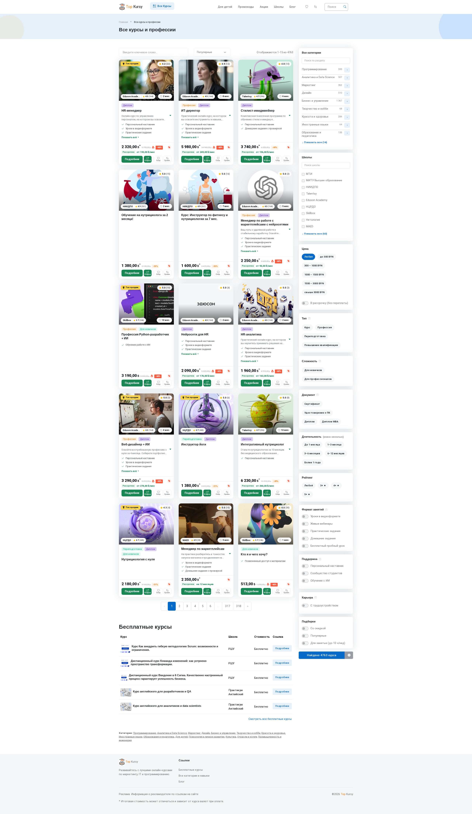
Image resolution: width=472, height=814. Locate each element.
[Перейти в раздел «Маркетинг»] (347, 85)
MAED (309, 226)
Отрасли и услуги (247, 736)
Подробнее (132, 159)
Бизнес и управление (223, 733)
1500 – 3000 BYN (314, 283)
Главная (123, 22)
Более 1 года (312, 462)
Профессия (324, 327)
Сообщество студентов (326, 573)
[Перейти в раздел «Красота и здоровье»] (347, 117)
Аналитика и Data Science (172, 733)
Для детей (225, 6)
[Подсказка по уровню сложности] (320, 361)
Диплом (309, 421)
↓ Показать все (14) (314, 142)
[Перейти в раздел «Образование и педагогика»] (347, 133)
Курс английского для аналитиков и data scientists (167, 705)
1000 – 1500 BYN (314, 274)
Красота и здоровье (273, 733)
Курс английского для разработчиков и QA (162, 691)
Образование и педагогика (158, 736)
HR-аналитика (251, 334)
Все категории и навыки (194, 775)
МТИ (309, 174)
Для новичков (313, 370)
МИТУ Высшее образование (324, 180)
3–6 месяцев (312, 453)
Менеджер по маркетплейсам (202, 548)
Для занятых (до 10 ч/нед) (327, 643)
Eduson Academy (316, 200)
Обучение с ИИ (320, 580)
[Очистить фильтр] (349, 655)
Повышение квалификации (321, 345)
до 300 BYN (327, 256)
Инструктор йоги (193, 444)
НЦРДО (311, 206)
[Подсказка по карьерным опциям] (315, 597)
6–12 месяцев (336, 453)
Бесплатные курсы (191, 769)
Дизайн (206, 733)
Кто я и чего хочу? (254, 554)
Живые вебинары (321, 523)
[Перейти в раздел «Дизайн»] (347, 93)
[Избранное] (306, 6)
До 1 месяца (312, 444)
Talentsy (311, 193)
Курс (307, 327)
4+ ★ (336, 485)
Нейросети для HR (195, 334)
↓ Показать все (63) (314, 233)
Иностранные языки (130, 736)
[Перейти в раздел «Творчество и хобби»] (347, 109)
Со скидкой (318, 628)
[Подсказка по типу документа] (317, 395)
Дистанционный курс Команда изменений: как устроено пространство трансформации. (168, 662)
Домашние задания (323, 538)
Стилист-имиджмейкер (258, 110)
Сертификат (312, 403)
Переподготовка (315, 336)
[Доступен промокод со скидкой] (169, 147)
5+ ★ (307, 494)
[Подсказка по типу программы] (309, 318)
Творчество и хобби (248, 733)
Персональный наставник (327, 566)
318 (238, 606)
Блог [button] (292, 6)
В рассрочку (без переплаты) (329, 303)
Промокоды (246, 6)
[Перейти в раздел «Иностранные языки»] (347, 125)
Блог (182, 781)
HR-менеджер (132, 110)
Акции (264, 6)
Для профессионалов (318, 379)
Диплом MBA (330, 421)
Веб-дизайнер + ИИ (136, 444)
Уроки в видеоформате (325, 516)
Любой (308, 485)
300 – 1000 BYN (313, 265)
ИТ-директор (190, 110)
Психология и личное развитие (207, 736)
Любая (308, 256)
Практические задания (325, 531)
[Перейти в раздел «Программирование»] (347, 69)
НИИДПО (312, 187)
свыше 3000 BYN (314, 292)
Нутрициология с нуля (138, 559)
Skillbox (310, 213)
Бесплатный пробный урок (327, 545)
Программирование (144, 733)
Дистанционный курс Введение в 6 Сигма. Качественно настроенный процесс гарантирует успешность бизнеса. (176, 677)
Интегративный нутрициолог (262, 444)
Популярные (318, 635)
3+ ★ (323, 485)
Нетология (313, 219)
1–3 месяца (334, 444)
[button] (162, 6)
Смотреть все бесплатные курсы (270, 719)
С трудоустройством (324, 605)
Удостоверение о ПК (317, 412)
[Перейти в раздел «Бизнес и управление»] (347, 101)
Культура (231, 736)
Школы (279, 6)
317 (227, 606)
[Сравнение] (315, 6)
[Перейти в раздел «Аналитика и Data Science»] (347, 77)
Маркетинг (194, 733)
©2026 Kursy (342, 794)
